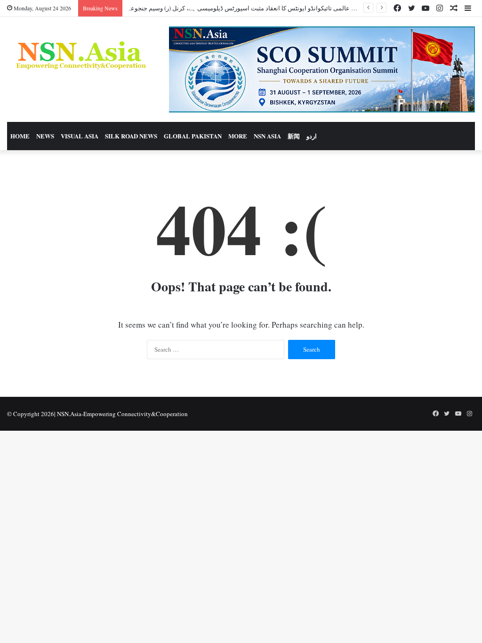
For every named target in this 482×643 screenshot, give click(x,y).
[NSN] (80, 55)
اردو (311, 135)
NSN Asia (267, 135)
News (45, 135)
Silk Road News (131, 135)
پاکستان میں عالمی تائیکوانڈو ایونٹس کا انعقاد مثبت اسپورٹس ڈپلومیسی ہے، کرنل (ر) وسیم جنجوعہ (255, 8)
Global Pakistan (193, 135)
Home (20, 135)
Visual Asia (79, 135)
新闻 (294, 135)
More (237, 135)
